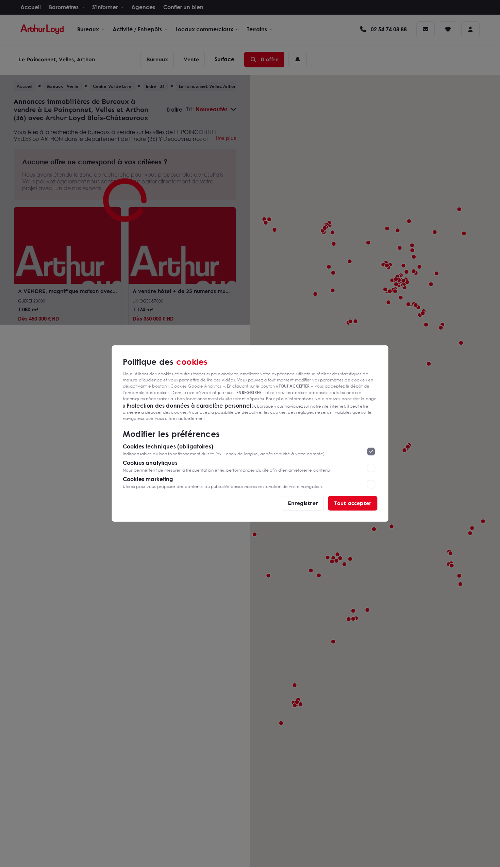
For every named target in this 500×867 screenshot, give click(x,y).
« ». (189, 405)
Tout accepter (352, 503)
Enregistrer (303, 503)
